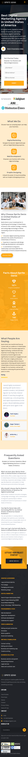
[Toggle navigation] (25, 2)
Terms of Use (5, 708)
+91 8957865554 (8, 718)
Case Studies (5, 694)
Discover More (7, 255)
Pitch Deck (4, 697)
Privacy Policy (5, 705)
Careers (3, 702)
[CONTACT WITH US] (14, 563)
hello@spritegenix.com (9, 721)
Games (3, 700)
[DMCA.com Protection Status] (15, 744)
